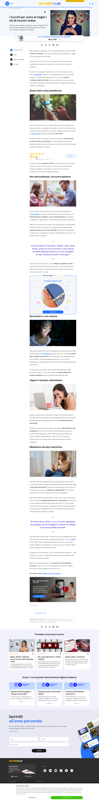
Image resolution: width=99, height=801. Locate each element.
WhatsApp (53, 45)
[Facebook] (66, 770)
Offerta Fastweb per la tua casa (74, 1)
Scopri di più (39, 596)
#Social (44, 613)
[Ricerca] (90, 4)
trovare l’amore (35, 214)
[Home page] (49, 3)
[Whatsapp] (61, 770)
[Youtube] (55, 770)
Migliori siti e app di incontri (51, 573)
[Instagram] (44, 770)
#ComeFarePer (38, 613)
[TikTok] (50, 770)
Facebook (49, 45)
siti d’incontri (36, 134)
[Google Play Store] (28, 776)
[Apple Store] (14, 776)
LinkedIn (42, 45)
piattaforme (38, 74)
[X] (71, 770)
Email (57, 45)
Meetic (73, 539)
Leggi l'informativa (13, 731)
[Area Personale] (92, 3)
